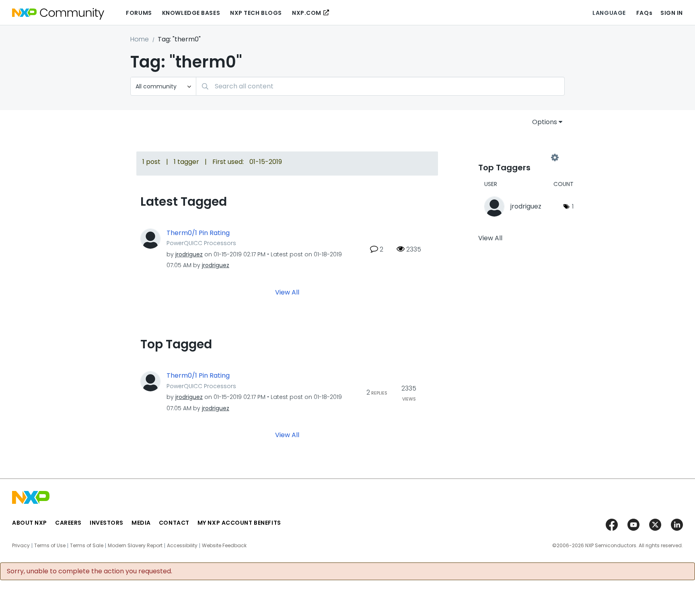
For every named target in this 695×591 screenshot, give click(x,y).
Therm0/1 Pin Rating (198, 233)
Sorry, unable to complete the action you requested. (89, 571)
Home (139, 39)
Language (608, 13)
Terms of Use (50, 545)
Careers (68, 523)
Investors (106, 523)
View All (287, 292)
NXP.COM (306, 13)
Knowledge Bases (191, 13)
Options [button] (544, 122)
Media (141, 523)
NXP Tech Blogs (256, 13)
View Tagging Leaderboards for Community (516, 157)
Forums (139, 13)
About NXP (29, 523)
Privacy (21, 545)
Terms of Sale (86, 545)
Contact (174, 523)
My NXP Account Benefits (239, 523)
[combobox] (380, 86)
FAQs (644, 13)
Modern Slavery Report (135, 545)
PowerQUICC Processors (201, 243)
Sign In (671, 13)
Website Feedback (224, 545)
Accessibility (182, 545)
